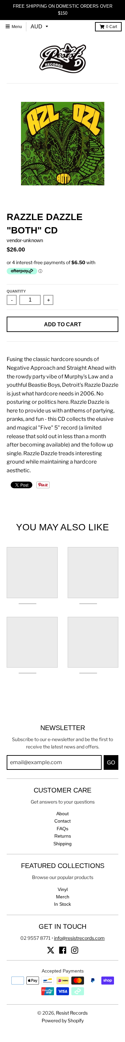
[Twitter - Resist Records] (51, 950)
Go (111, 762)
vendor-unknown (25, 240)
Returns (62, 836)
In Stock (62, 904)
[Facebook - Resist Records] (63, 950)
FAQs (62, 828)
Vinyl (63, 889)
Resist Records (72, 1013)
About (62, 813)
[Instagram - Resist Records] (75, 950)
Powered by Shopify (63, 1020)
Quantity (16, 291)
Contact (62, 821)
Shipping (62, 843)
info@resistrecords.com (79, 938)
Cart (111, 26)
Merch (62, 896)
